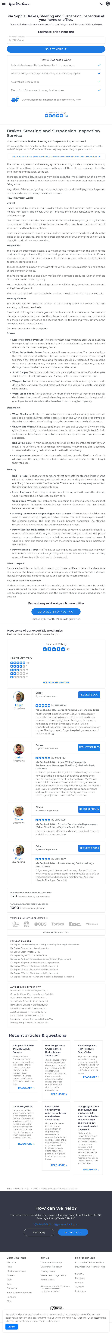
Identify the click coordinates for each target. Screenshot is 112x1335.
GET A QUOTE (73, 1232)
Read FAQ (39, 1232)
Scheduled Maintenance (19, 1292)
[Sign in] (108, 3)
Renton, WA (42, 1022)
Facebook (80, 1278)
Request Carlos (89, 747)
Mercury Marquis (18, 1022)
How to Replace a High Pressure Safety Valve (87, 1048)
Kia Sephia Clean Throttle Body (25, 952)
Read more (25, 1088)
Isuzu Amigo (16, 997)
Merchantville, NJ (38, 1012)
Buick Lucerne (17, 990)
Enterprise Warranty (51, 1266)
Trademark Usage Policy (53, 1275)
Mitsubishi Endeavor (20, 1019)
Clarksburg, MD (40, 1005)
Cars (9, 1284)
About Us (11, 1262)
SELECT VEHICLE (56, 49)
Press (9, 1266)
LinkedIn (79, 1282)
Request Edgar (89, 694)
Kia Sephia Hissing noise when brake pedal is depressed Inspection (42, 977)
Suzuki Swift (16, 1001)
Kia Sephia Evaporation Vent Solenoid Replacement (35, 962)
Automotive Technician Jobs (89, 1262)
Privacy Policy (48, 1271)
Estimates (12, 1288)
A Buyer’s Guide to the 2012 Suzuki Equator (23, 1048)
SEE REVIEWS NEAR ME (56, 682)
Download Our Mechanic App (90, 1266)
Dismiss (11, 1327)
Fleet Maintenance (16, 1271)
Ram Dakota (16, 1005)
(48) (66, 115)
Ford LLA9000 (17, 1015)
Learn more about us (56, 932)
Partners (11, 1297)
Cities (9, 1279)
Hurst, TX (38, 1015)
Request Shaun (89, 809)
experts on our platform (33, 908)
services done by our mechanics (34, 896)
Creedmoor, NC (39, 1008)
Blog (9, 1301)
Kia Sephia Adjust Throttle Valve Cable (28, 955)
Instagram (80, 1291)
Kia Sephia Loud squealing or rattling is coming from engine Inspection (44, 944)
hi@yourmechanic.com (65, 1224)
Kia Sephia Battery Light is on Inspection (29, 948)
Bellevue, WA (46, 1019)
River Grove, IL (40, 997)
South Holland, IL (41, 1001)
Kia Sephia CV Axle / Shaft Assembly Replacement (34, 966)
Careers (11, 1275)
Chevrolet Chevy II (19, 994)
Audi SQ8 (14, 1012)
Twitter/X (79, 1286)
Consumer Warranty (51, 1262)
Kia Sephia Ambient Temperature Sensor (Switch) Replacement (40, 959)
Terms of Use (47, 1279)
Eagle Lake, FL (41, 990)
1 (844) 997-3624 (43, 1224)
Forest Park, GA (45, 994)
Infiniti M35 (15, 1008)
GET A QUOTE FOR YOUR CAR (56, 611)
